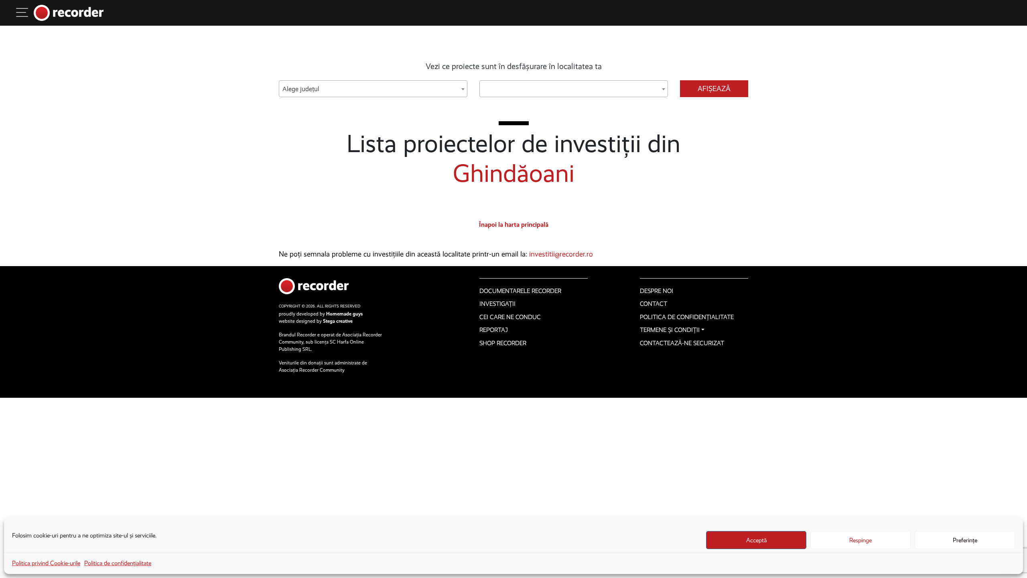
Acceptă (756, 540)
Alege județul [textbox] (300, 89)
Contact (653, 303)
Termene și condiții (670, 330)
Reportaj (493, 330)
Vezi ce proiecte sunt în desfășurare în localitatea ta (514, 66)
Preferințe (965, 540)
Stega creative (338, 321)
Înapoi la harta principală (513, 224)
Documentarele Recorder (520, 291)
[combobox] (373, 88)
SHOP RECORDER (502, 343)
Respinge (860, 540)
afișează (714, 88)
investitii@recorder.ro (561, 254)
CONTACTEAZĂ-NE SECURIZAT (682, 343)
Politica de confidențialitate (117, 563)
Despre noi (656, 291)
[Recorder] (69, 13)
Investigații (497, 303)
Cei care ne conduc (510, 317)
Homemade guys (344, 314)
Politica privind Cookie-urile (46, 563)
